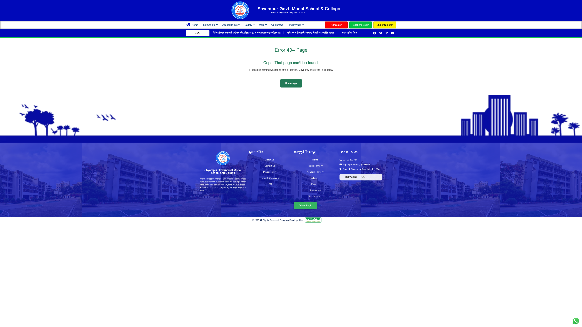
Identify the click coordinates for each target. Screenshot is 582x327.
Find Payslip (294, 25)
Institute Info (209, 25)
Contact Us (277, 25)
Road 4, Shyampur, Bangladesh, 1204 (288, 13)
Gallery (248, 25)
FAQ (270, 184)
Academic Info (230, 25)
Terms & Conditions (270, 178)
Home (195, 25)
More (261, 25)
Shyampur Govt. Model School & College (299, 8)
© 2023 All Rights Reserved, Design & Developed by (277, 220)
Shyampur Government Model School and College (222, 171)
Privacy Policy (269, 172)
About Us (269, 160)
